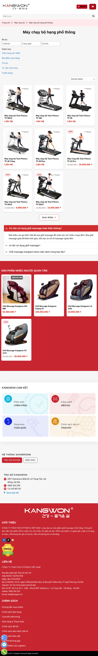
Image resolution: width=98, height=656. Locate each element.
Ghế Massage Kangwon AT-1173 (15, 351)
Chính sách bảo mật (11, 636)
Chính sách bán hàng (11, 612)
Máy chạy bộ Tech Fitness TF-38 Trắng (15, 160)
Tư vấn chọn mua (10, 68)
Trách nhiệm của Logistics (14, 646)
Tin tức (5, 63)
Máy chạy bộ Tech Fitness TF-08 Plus (47, 160)
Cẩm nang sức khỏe (11, 53)
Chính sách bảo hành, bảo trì (15, 631)
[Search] (93, 16)
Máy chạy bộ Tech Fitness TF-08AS (15, 117)
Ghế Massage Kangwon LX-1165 (80, 307)
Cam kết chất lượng (11, 617)
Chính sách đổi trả (10, 626)
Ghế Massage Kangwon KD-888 (15, 307)
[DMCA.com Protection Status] (8, 550)
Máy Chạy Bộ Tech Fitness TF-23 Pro (79, 160)
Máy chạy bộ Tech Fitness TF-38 (78, 117)
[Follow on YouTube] (13, 540)
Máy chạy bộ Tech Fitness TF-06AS (15, 203)
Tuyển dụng (7, 73)
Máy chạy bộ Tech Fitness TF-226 (47, 117)
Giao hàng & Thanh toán (13, 622)
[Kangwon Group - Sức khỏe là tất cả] (16, 6)
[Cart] (92, 6)
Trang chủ (6, 23)
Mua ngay (11, 109)
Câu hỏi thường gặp (11, 641)
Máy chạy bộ (19, 23)
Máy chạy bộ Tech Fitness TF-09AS (47, 203)
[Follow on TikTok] (8, 540)
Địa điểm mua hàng (11, 58)
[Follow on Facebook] (4, 540)
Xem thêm (47, 217)
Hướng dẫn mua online (12, 607)
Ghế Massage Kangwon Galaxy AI (45, 307)
